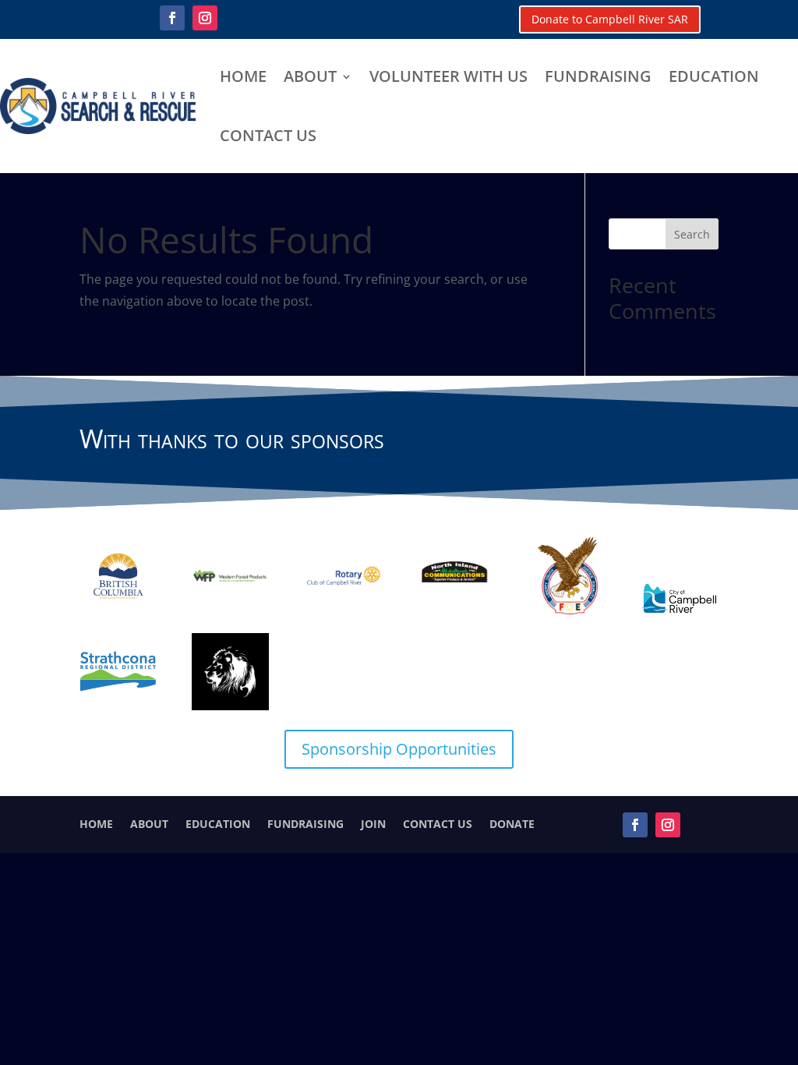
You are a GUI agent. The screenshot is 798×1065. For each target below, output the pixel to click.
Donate (512, 823)
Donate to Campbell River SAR (609, 19)
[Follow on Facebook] (172, 17)
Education (714, 76)
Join (373, 823)
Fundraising (598, 76)
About (310, 76)
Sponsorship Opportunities (399, 748)
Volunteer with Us (448, 76)
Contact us (268, 135)
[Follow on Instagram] (204, 17)
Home (243, 76)
